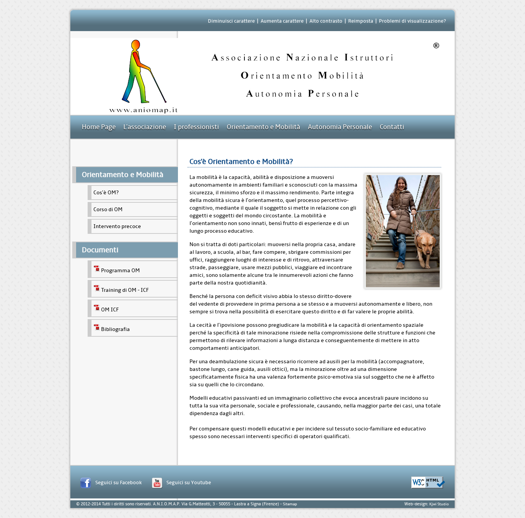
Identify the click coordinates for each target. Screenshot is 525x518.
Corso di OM (108, 209)
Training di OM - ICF (125, 290)
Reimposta (360, 21)
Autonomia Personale (340, 127)
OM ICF (110, 309)
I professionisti (196, 127)
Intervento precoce (117, 226)
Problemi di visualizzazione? (412, 21)
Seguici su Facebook (118, 482)
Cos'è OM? (106, 192)
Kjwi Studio (439, 504)
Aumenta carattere (282, 21)
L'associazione (144, 127)
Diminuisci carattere (231, 21)
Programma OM (120, 270)
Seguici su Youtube (188, 482)
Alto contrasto (325, 21)
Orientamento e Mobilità (263, 127)
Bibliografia (115, 329)
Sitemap (290, 504)
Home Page (99, 127)
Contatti (392, 127)
